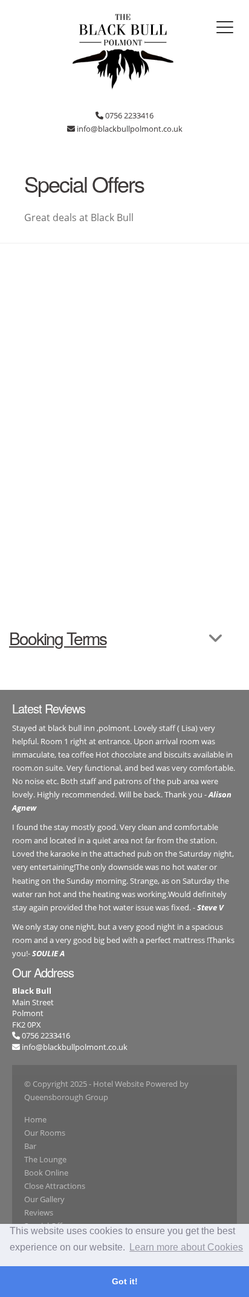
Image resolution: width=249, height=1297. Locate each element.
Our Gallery (44, 1199)
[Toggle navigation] (225, 27)
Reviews (38, 1212)
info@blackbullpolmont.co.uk (75, 1046)
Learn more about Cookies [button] (186, 1247)
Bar (30, 1146)
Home (35, 1119)
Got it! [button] (125, 1281)
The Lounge (45, 1159)
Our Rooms (44, 1132)
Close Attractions (54, 1185)
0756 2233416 (45, 1035)
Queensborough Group (66, 1097)
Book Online (46, 1172)
